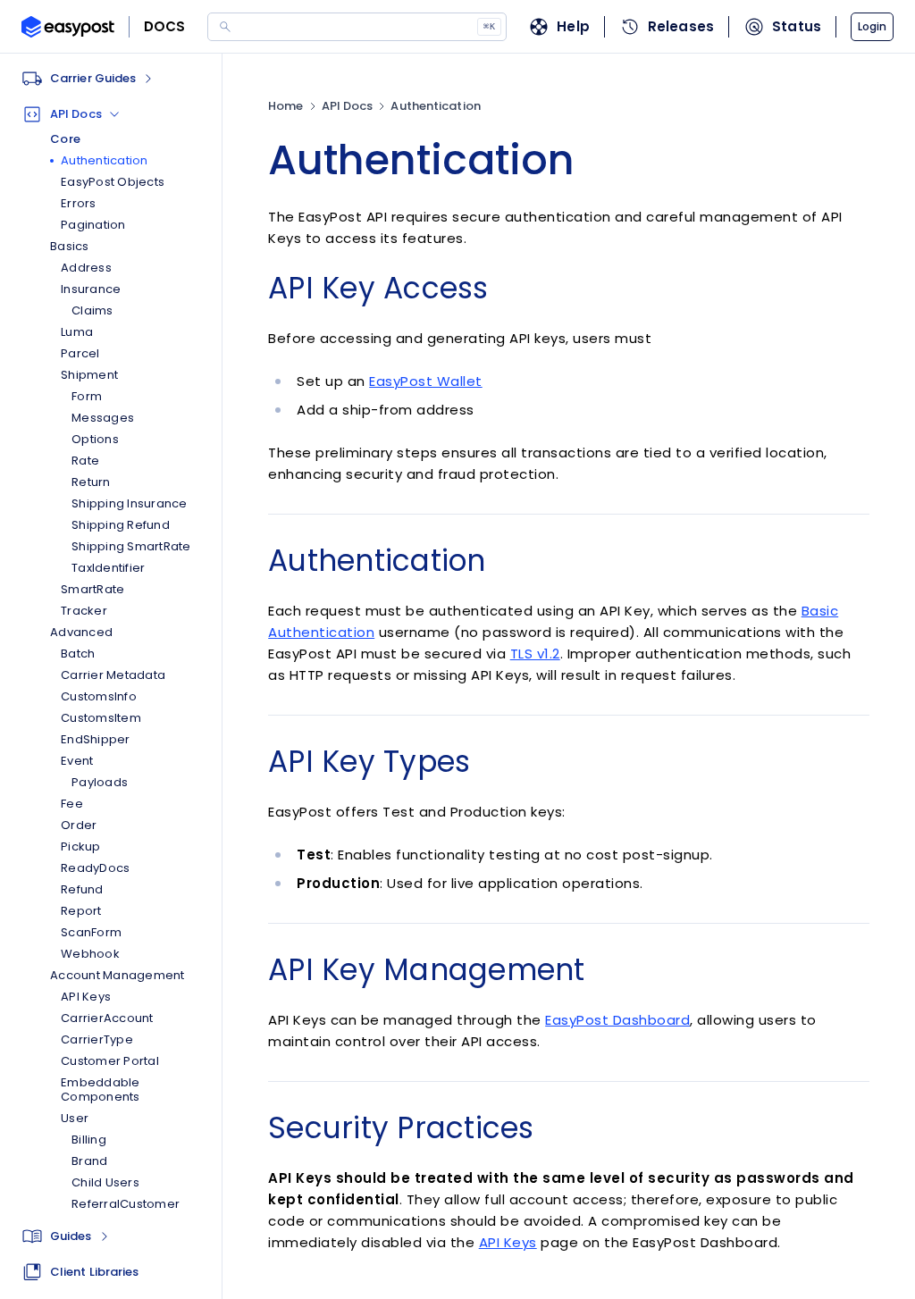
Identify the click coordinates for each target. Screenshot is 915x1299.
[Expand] (104, 1236)
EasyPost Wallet (426, 381)
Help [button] (573, 26)
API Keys (508, 1242)
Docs (165, 26)
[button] (872, 27)
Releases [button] (681, 26)
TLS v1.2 (535, 653)
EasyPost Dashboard (617, 1019)
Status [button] (796, 26)
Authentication (435, 105)
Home (285, 105)
